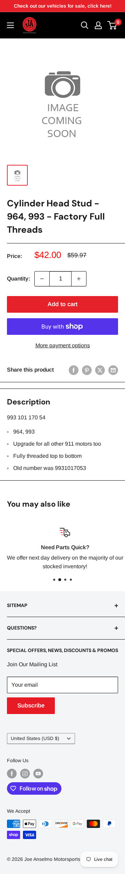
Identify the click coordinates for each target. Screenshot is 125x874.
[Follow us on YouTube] (38, 773)
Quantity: (18, 279)
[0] (112, 25)
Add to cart (62, 304)
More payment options (62, 345)
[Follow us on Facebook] (12, 773)
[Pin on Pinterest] (87, 370)
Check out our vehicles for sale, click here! (62, 6)
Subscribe (30, 705)
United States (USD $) (35, 738)
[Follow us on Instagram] (25, 773)
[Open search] (85, 25)
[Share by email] (113, 370)
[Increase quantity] (79, 278)
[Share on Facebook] (73, 370)
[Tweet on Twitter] (100, 370)
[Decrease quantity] (42, 278)
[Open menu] (10, 25)
